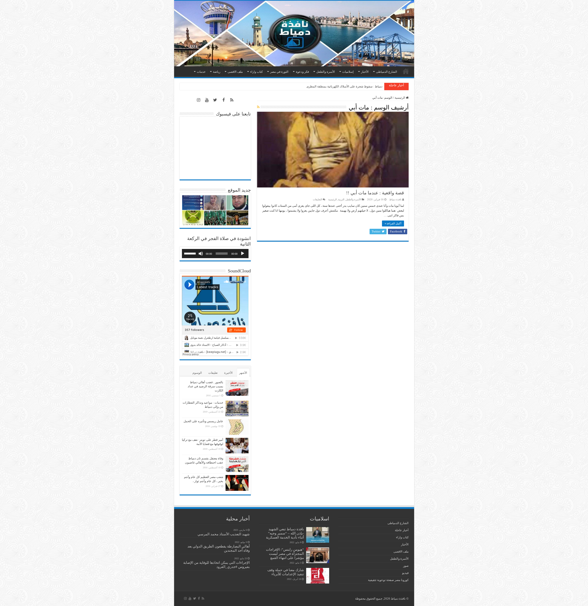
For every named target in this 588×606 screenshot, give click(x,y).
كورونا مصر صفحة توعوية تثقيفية (388, 580)
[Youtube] (207, 100)
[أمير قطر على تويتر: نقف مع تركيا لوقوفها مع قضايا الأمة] (237, 445)
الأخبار (365, 71)
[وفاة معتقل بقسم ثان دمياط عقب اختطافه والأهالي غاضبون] (237, 464)
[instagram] (198, 100)
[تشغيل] (242, 253)
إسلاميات (348, 71)
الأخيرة (228, 372)
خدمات (201, 71)
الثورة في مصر (279, 71)
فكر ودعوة (302, 71)
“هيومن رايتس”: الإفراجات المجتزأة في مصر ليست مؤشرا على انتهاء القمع (285, 553)
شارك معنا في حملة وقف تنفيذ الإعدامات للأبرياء (285, 572)
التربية (341, 199)
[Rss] (231, 100)
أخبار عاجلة (402, 530)
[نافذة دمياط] (294, 33)
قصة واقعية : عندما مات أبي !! (375, 192)
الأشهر (243, 372)
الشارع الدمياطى (386, 71)
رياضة (216, 71)
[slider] (190, 253)
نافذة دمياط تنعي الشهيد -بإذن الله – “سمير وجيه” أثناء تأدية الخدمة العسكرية (285, 533)
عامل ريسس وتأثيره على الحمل (203, 421)
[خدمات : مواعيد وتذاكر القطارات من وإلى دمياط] (237, 408)
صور (406, 565)
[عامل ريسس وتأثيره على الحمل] (237, 427)
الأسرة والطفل (325, 71)
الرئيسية (406, 71)
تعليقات (213, 372)
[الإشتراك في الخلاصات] (258, 107)
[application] (215, 253)
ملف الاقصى (235, 71)
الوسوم (197, 372)
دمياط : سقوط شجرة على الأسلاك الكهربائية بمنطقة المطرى (344, 86)
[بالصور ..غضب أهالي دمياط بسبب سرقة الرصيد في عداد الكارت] (237, 388)
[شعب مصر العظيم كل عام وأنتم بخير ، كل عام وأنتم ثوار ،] (237, 483)
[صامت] (200, 253)
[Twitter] (215, 100)
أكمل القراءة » (393, 223)
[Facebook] (223, 100)
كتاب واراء (256, 71)
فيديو (405, 573)
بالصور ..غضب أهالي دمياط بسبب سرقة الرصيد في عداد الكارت (205, 386)
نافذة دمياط (395, 199)
